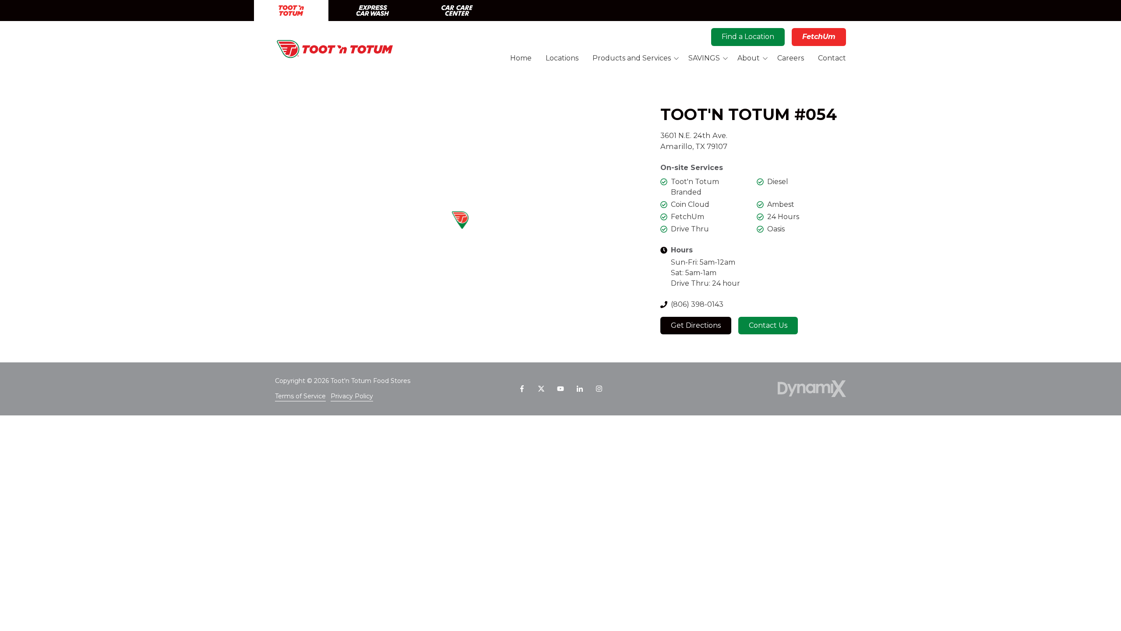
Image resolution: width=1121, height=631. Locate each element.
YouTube (560, 388)
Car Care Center (457, 10)
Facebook (522, 388)
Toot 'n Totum (291, 10)
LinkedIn (580, 388)
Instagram (599, 388)
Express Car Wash (372, 10)
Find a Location (748, 36)
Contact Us (768, 325)
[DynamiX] (812, 389)
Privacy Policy (352, 396)
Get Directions (696, 325)
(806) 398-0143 (697, 304)
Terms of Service (300, 396)
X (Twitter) (541, 388)
